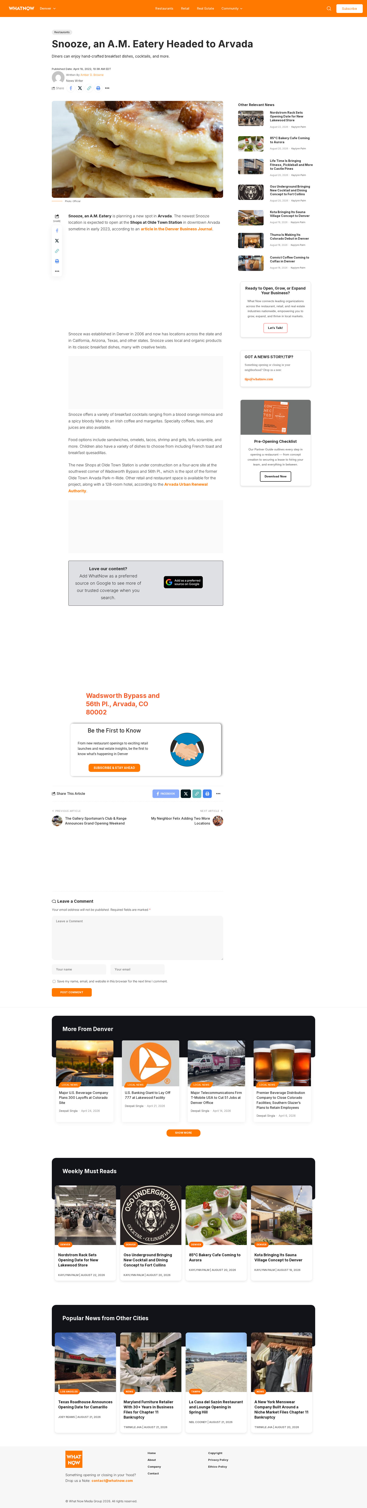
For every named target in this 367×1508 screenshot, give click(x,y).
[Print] (98, 88)
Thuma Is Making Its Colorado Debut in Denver (289, 236)
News (129, 1391)
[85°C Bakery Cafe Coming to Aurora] (251, 143)
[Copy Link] (89, 88)
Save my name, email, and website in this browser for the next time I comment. (112, 981)
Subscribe (349, 8)
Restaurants (164, 8)
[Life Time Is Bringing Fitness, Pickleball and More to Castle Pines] (251, 166)
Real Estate (205, 8)
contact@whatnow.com (112, 1480)
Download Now (276, 476)
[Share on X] (80, 88)
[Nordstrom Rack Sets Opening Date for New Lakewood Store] (251, 118)
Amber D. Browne (92, 74)
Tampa (195, 1391)
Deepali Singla (68, 1110)
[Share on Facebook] (70, 88)
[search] (329, 8)
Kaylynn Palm (298, 126)
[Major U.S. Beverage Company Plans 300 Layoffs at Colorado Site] (84, 1063)
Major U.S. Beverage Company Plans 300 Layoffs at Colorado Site (83, 1098)
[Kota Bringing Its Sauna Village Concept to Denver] (251, 217)
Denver (65, 1244)
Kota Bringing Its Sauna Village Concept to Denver (290, 214)
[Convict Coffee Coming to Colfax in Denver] (251, 263)
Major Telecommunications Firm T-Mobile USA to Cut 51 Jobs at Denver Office (216, 1098)
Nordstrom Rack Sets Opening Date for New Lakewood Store (286, 116)
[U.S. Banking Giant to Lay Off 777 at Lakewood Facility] (150, 1063)
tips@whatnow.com (259, 379)
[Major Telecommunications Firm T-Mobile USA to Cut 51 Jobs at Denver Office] (216, 1063)
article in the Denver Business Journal (176, 229)
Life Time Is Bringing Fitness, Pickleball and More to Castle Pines (291, 164)
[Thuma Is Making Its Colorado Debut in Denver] (251, 240)
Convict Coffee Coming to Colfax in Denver (289, 259)
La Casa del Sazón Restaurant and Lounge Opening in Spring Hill (216, 1407)
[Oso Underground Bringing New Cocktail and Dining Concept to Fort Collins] (251, 192)
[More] (107, 88)
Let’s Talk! (275, 328)
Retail (185, 8)
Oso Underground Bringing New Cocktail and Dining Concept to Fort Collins (290, 190)
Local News (70, 1084)
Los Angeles (69, 1391)
